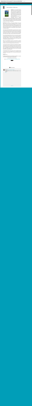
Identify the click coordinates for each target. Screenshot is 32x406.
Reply (6, 72)
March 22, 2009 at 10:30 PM (11, 69)
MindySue (6, 69)
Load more (12, 85)
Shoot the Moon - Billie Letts (12, 7)
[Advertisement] (25, 18)
